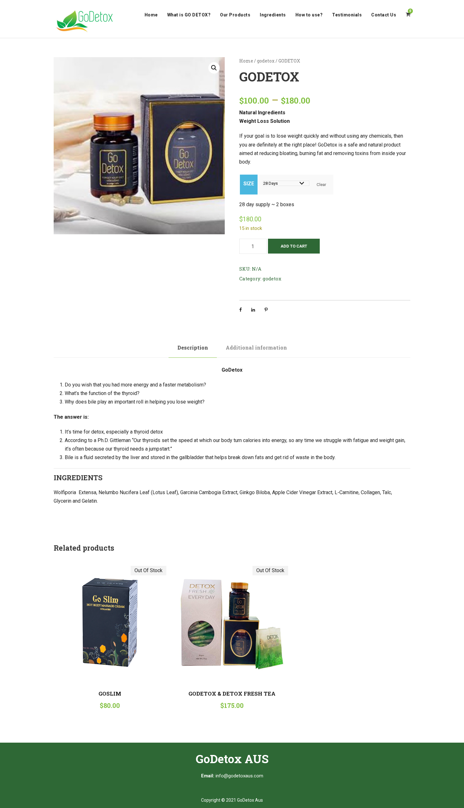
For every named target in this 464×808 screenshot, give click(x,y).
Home (151, 14)
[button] (214, 68)
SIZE (248, 184)
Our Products (235, 14)
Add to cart (294, 246)
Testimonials (347, 14)
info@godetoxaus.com (239, 776)
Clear (321, 184)
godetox (266, 61)
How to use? (309, 14)
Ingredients (273, 14)
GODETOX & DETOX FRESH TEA (232, 693)
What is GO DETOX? (189, 14)
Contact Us (383, 14)
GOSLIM (109, 693)
